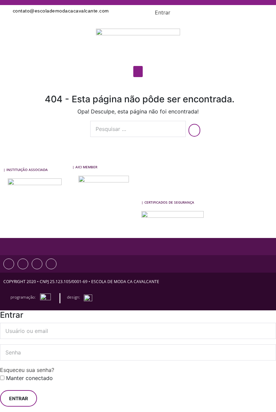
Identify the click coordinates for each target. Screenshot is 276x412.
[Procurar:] (138, 129)
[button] (138, 71)
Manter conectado (28, 378)
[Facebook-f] (23, 264)
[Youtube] (37, 264)
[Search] (194, 130)
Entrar (162, 12)
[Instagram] (8, 264)
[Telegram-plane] (51, 264)
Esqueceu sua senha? (27, 370)
